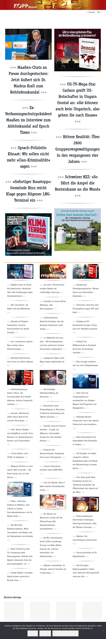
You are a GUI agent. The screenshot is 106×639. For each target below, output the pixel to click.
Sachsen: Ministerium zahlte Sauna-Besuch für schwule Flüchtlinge (18, 417)
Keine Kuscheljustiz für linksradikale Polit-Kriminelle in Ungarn (85, 441)
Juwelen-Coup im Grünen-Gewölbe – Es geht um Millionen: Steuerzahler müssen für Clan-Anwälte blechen (53, 433)
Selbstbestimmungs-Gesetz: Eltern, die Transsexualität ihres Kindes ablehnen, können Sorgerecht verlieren (20, 396)
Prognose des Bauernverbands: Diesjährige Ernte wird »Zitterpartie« (52, 453)
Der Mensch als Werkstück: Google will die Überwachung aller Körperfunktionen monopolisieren (51, 521)
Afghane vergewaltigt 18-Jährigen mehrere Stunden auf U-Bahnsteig (53, 569)
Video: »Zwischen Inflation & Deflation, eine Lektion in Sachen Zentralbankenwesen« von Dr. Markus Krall (19, 508)
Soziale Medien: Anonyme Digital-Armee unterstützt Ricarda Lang (20, 576)
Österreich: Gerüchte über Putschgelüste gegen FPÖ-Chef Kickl (86, 309)
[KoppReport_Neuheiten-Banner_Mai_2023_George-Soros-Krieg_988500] (86, 265)
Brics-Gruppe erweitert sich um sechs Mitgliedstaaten (85, 365)
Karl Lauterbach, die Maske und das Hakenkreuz (18, 309)
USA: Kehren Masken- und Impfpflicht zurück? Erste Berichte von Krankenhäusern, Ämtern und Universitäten (20, 437)
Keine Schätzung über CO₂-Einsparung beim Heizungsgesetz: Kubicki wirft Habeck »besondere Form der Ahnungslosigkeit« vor (20, 556)
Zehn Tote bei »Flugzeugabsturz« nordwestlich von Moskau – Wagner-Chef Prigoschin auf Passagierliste (84, 400)
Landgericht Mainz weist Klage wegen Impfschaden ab (52, 362)
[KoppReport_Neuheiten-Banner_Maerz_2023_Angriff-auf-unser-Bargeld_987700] (20, 265)
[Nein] (102, 630)
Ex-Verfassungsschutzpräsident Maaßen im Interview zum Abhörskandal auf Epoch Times (28, 120)
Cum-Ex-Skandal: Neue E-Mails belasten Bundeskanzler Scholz (52, 486)
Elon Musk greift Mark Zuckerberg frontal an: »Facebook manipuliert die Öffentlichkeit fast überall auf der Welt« (85, 484)
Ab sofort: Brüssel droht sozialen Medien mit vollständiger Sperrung (52, 288)
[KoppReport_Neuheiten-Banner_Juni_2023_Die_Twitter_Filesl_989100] (20, 483)
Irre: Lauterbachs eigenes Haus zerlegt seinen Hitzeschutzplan (19, 345)
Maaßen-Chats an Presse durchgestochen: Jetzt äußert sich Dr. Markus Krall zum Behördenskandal (28, 80)
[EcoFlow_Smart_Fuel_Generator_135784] (77, 209)
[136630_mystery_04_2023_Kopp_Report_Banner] (53, 265)
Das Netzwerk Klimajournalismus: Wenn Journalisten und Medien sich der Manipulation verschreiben (20, 532)
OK (32, 633)
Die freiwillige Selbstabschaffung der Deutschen (49, 393)
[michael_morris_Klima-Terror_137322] (28, 214)
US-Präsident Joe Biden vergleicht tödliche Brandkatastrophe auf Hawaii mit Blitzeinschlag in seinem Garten (85, 460)
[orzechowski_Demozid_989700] (77, 29)
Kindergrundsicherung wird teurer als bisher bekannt (20, 362)
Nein (45, 633)
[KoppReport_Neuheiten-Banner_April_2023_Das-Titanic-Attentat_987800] (86, 375)
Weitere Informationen (65, 633)
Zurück (92, 12)
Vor (98, 12)
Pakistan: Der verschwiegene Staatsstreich (85, 540)
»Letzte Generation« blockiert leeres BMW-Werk (51, 470)
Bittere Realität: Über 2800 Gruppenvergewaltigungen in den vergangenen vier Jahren (77, 149)
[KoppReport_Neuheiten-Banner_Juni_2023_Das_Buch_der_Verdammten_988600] (53, 371)
